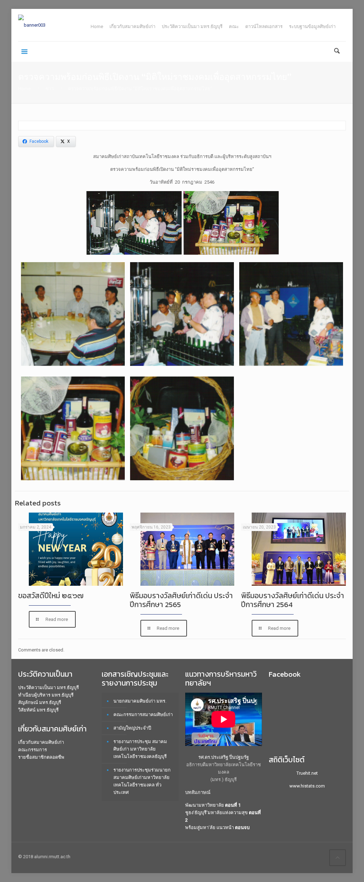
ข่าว (50, 88)
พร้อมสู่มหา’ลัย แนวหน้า (217, 827)
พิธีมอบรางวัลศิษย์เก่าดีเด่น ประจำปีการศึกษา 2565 (181, 600)
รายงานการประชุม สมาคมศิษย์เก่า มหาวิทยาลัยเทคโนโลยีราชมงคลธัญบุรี (140, 749)
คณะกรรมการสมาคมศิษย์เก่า (143, 714)
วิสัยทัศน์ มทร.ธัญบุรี (38, 710)
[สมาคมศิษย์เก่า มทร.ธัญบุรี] (32, 25)
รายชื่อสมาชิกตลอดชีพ (41, 757)
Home (97, 26)
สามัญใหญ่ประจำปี (132, 728)
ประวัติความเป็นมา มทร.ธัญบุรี (192, 26)
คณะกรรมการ (32, 749)
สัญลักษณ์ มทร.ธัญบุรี (39, 702)
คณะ (234, 26)
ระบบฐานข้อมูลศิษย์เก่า (312, 26)
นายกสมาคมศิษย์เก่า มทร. (139, 701)
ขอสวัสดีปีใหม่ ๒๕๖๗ (51, 595)
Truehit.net (307, 773)
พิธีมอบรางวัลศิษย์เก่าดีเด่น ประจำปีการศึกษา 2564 (292, 600)
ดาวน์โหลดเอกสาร (264, 26)
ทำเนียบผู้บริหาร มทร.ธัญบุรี (46, 695)
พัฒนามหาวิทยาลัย (213, 805)
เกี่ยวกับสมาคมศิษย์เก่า (132, 26)
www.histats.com (307, 786)
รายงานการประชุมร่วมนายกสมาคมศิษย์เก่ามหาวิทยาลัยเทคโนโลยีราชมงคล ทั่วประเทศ (142, 781)
